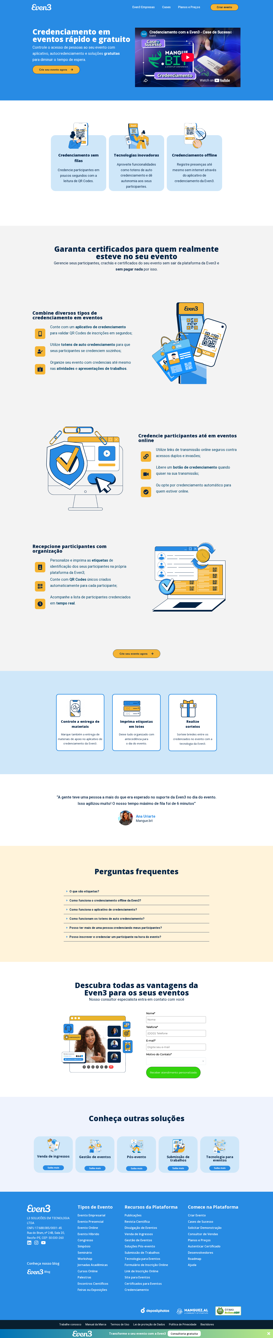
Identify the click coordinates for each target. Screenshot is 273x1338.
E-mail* (150, 1040)
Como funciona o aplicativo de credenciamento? (103, 909)
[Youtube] (43, 1242)
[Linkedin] (29, 1242)
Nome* (150, 1013)
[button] (136, 1333)
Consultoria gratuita (184, 1333)
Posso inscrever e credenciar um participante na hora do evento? (115, 937)
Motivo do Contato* (159, 1054)
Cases (166, 7)
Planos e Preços (189, 7)
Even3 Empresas (143, 7)
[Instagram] (36, 1242)
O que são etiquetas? (84, 891)
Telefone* (152, 1027)
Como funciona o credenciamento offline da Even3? (105, 900)
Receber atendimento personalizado (173, 1072)
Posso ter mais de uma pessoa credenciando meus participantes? (115, 928)
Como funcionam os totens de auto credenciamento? (106, 918)
